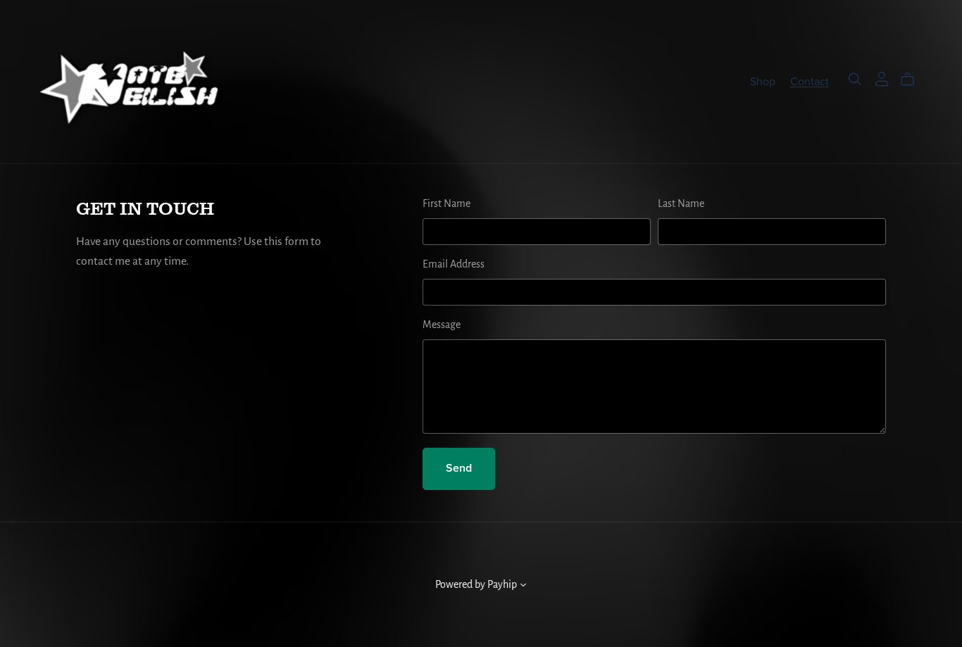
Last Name (681, 204)
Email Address (454, 264)
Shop (762, 81)
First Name (446, 204)
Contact (809, 81)
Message (442, 325)
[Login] (881, 78)
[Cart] (913, 80)
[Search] (855, 79)
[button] (523, 587)
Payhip (502, 585)
